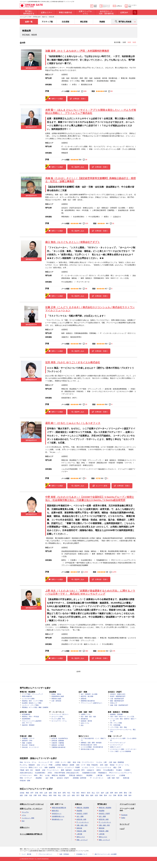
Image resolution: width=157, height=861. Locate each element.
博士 (41, 775)
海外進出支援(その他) (87, 749)
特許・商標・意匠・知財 (88, 716)
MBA (35, 775)
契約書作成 (84, 719)
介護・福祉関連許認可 (117, 698)
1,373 (114, 572)
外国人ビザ (113, 703)
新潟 (88, 793)
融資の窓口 (55, 810)
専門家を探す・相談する (40, 16)
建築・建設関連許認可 (117, 701)
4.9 (105, 91)
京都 (25, 795)
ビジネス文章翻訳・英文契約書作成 (92, 747)
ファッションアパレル (103, 767)
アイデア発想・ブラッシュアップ (32, 694)
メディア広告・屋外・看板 (118, 727)
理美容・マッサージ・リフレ (119, 765)
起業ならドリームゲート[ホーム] (32, 804)
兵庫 (35, 795)
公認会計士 (90, 770)
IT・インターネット (96, 778)
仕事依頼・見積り (79, 99)
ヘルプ (122, 829)
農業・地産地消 (66, 770)
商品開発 (89, 775)
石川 (97, 793)
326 (85, 91)
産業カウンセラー (115, 747)
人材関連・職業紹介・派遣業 (64, 765)
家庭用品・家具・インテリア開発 (32, 701)
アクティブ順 (47, 22)
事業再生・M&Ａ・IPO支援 (30, 716)
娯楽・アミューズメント (50, 770)
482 (86, 651)
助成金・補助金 (56, 694)
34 (112, 91)
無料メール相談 (57, 99)
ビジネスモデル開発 (28, 698)
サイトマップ (124, 824)
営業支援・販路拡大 (76, 775)
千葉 (73, 793)
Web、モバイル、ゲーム (28, 762)
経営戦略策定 (26, 714)
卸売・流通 (104, 765)
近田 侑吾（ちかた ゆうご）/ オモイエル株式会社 (72, 362)
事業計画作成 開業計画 (59, 807)
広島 (64, 795)
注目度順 (65, 22)
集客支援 (126, 778)
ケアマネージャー (26, 775)
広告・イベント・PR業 (44, 765)
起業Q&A (78, 804)
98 (86, 289)
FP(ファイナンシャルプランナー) (120, 773)
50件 (134, 42)
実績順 (102, 22)
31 (113, 223)
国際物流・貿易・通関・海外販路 (91, 742)
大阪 (30, 795)
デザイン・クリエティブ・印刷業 (68, 767)
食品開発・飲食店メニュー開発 (31, 703)
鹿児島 (120, 795)
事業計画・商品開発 (58, 775)
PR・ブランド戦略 (116, 723)
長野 (111, 793)
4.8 (80, 223)
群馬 (64, 793)
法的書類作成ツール (58, 816)
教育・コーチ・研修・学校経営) (87, 765)
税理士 (99, 770)
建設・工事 (117, 767)
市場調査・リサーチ (28, 738)
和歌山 (45, 795)
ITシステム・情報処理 (27, 765)
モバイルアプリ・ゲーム (59, 721)
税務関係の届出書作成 (88, 701)
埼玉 (68, 793)
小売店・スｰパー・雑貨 (63, 762)
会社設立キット (56, 813)
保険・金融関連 (49, 767)
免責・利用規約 (64, 854)
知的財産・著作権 (86, 721)
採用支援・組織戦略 (57, 740)
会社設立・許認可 (63, 778)
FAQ (23, 821)
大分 (110, 795)
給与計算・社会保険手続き (59, 738)
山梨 (107, 793)
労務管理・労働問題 (57, 743)
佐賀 (96, 795)
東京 (77, 793)
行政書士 (127, 770)
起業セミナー (25, 827)
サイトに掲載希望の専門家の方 (31, 834)
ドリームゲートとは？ (128, 804)
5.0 (80, 160)
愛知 (125, 793)
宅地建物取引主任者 (89, 773)
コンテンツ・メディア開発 (30, 705)
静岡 (120, 793)
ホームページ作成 (57, 716)
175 (113, 651)
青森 (27, 793)
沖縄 (125, 795)
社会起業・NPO (79, 770)
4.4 (107, 223)
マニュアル (25, 812)
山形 (45, 793)
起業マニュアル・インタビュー (31, 808)
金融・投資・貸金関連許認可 (119, 705)
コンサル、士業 (101, 762)
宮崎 (114, 795)
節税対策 (83, 698)
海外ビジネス (110, 775)
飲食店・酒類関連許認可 (117, 696)
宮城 (36, 793)
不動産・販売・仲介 (26, 770)
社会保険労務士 (40, 773)
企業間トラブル (85, 714)
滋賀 (21, 795)
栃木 (59, 793)
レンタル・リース (88, 767)
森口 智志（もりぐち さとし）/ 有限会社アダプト (72, 242)
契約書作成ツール (57, 819)
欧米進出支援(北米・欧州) (89, 745)
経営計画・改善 (81, 819)
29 (86, 160)
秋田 (41, 793)
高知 (87, 795)
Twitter (123, 818)
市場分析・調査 (25, 780)
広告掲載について (81, 854)
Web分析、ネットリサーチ (30, 747)
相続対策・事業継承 (28, 725)
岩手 (31, 793)
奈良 (39, 795)
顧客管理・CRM (27, 740)
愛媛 (82, 795)
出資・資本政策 (56, 701)
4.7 (106, 289)
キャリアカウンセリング (117, 742)
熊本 (105, 795)
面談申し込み (79, 167)
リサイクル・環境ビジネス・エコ (31, 767)
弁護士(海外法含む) (26, 773)
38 (86, 344)
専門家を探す (102, 804)
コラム (24, 815)
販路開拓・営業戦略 (116, 714)
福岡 (91, 795)
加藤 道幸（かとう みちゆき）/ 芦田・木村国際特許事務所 (77, 50)
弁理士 (50, 773)
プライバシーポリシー (45, 854)
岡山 (59, 795)
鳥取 (50, 795)
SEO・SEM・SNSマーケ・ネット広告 (122, 716)
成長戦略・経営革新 (79, 778)
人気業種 (122, 775)
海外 (129, 795)
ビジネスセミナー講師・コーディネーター (123, 749)
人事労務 (99, 775)
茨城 (54, 793)
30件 (129, 42)
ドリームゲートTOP (25, 16)
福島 (50, 793)
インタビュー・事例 (28, 818)
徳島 (73, 795)
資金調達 (39, 778)
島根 (54, 795)
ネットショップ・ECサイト (60, 714)
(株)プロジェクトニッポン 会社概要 (106, 854)
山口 (68, 795)
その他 (47, 775)
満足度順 (83, 22)
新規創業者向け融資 (57, 696)
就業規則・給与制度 (57, 745)
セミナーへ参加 (101, 486)
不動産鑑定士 (102, 773)
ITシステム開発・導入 (58, 719)
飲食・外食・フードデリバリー (83, 762)
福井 (102, 793)
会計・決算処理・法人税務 (89, 694)
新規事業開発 (26, 719)
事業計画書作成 (27, 696)
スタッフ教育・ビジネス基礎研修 (120, 751)
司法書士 (119, 770)
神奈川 (83, 793)
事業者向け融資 (56, 698)
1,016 (86, 572)
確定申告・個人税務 (87, 696)
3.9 (78, 572)
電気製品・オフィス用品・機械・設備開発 (35, 707)
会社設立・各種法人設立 (117, 694)
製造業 (38, 770)
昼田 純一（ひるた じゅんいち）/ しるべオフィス (72, 423)
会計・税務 (49, 778)
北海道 (22, 793)
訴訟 (82, 725)
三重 (129, 793)
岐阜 (116, 793)
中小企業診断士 (108, 770)
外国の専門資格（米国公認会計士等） (67, 773)
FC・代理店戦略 (115, 725)
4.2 (78, 91)
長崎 (100, 795)
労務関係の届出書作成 (58, 747)
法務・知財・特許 (113, 778)
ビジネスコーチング (116, 745)
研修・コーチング (26, 778)
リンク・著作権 (26, 854)
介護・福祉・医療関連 (116, 762)
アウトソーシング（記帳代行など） (92, 703)
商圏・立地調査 (27, 743)
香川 (77, 795)
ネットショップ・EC (46, 762)
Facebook (124, 815)
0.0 (102, 478)
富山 (93, 793)
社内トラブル (85, 723)
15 (86, 404)
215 (86, 223)
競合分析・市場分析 (28, 745)
